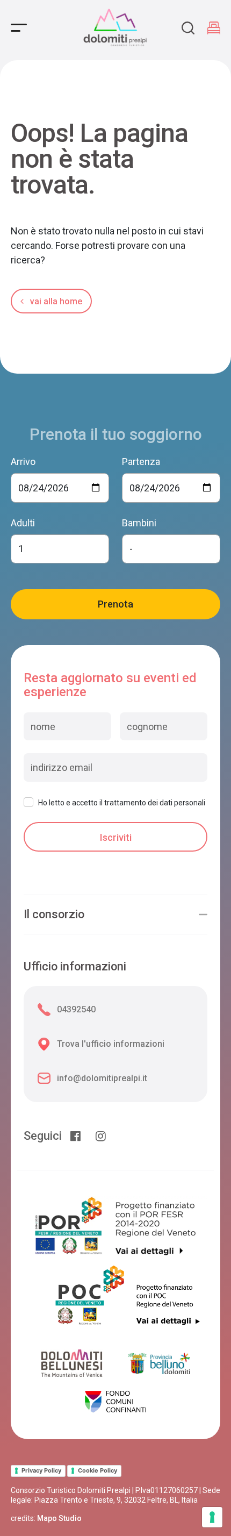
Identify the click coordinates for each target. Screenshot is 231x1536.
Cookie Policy (97, 1470)
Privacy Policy (41, 1470)
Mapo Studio (59, 1518)
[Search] (188, 28)
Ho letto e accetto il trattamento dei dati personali (121, 802)
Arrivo (23, 461)
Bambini (139, 522)
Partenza (141, 461)
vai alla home (55, 301)
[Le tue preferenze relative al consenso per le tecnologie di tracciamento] (212, 1517)
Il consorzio (54, 914)
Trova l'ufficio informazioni (110, 1044)
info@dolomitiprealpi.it (102, 1078)
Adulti (23, 522)
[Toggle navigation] (19, 28)
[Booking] (213, 28)
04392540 (76, 1009)
